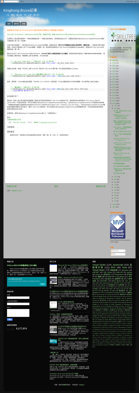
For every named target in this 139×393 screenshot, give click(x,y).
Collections (97, 329)
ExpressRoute (96, 306)
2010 (114, 103)
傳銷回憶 (122, 294)
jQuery (122, 277)
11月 (115, 108)
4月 (115, 193)
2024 (114, 65)
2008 (114, 207)
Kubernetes (106, 283)
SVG (99, 337)
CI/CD (110, 327)
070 (95, 323)
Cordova (109, 294)
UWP (113, 339)
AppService (112, 325)
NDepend (101, 298)
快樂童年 (105, 310)
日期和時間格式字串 (14, 119)
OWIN (128, 333)
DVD (107, 329)
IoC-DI (119, 331)
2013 (114, 95)
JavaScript (118, 265)
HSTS (104, 331)
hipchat (120, 342)
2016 (114, 87)
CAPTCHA (104, 327)
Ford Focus (117, 296)
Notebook (95, 302)
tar (94, 344)
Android (99, 325)
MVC (113, 267)
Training (99, 319)
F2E (110, 314)
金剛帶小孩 (119, 279)
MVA (114, 316)
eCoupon (106, 321)
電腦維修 (122, 290)
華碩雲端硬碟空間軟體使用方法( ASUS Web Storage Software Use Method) (122, 159)
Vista (110, 288)
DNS (103, 329)
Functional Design (125, 329)
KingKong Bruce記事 (20, 10)
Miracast (112, 333)
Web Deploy (105, 341)
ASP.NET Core (118, 283)
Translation (107, 339)
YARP (93, 342)
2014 (114, 92)
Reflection (119, 335)
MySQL (125, 316)
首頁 (8, 24)
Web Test (117, 302)
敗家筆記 (118, 344)
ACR (95, 296)
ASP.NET (23, 122)
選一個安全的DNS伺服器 (121, 166)
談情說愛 (121, 285)
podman (130, 342)
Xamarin (124, 302)
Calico (116, 300)
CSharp (106, 304)
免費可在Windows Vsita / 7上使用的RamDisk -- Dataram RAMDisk (122, 116)
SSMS (106, 302)
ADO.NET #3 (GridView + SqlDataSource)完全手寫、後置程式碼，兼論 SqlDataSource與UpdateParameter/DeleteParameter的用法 (51, 34)
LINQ (130, 288)
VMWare (123, 339)
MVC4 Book (116, 281)
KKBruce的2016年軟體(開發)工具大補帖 (22, 265)
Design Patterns (125, 300)
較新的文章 (12, 186)
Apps (93, 312)
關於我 (16, 24)
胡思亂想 (112, 285)
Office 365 (95, 335)
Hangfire (94, 316)
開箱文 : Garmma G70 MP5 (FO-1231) (70, 277)
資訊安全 (107, 274)
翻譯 (128, 344)
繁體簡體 (114, 270)
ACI (113, 323)
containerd (108, 342)
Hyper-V (102, 316)
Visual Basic (98, 270)
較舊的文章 (101, 186)
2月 (115, 198)
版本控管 (103, 300)
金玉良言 (120, 310)
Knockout (110, 292)
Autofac (119, 325)
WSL (98, 341)
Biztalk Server (103, 296)
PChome (102, 335)
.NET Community (127, 321)
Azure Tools (109, 312)
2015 (114, 90)
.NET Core (128, 281)
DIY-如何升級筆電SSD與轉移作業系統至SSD (72, 326)
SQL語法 (107, 279)
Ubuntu (103, 285)
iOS (125, 342)
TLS (111, 302)
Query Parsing (111, 335)
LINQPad (129, 331)
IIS (96, 285)
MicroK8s (109, 306)
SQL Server (107, 272)
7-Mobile (105, 323)
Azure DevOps (101, 294)
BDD (116, 312)
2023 (114, 68)
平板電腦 (111, 344)
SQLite (94, 337)
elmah (114, 342)
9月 (115, 179)
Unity (118, 339)
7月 (115, 185)
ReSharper (112, 318)
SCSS (128, 306)
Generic (94, 331)
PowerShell (119, 274)
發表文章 (116, 250)
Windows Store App (120, 341)
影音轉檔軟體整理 (119, 163)
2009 (114, 204)
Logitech (96, 333)
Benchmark (97, 327)
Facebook (116, 314)
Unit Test (98, 290)
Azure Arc (102, 287)
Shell (104, 337)
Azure (98, 274)
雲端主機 (127, 310)
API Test (118, 323)
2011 (114, 100)
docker (129, 272)
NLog (118, 333)
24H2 (99, 323)
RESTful (104, 318)
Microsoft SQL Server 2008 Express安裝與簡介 (73, 265)
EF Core (117, 329)
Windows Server (121, 308)
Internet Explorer (112, 331)
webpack (99, 344)
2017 (114, 84)
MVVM (116, 294)
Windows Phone (97, 321)
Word (129, 341)
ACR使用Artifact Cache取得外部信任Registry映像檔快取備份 (69, 291)
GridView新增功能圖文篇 (66, 302)
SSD (101, 302)
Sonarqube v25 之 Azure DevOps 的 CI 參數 (64, 373)
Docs (111, 329)
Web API (119, 272)
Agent (93, 325)
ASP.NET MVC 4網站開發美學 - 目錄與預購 (63, 365)
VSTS (103, 288)
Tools (124, 267)
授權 (23, 24)
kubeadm (113, 321)
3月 (115, 195)
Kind (124, 331)
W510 (93, 341)
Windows (125, 270)
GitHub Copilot (126, 314)
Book (110, 300)
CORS (121, 312)
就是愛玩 (98, 310)
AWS (129, 323)
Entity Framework (116, 304)
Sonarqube (116, 337)
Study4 (130, 337)
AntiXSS (105, 325)
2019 (114, 79)
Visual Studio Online (124, 319)
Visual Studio (99, 265)
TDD (93, 319)
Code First (129, 327)
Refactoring (110, 298)
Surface (96, 339)
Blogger (81, 385)
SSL (123, 292)
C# (125, 288)
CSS (97, 283)
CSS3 (110, 296)
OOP (130, 316)
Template (94, 308)
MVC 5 (129, 283)
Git (123, 296)
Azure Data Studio (127, 325)
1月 (115, 201)
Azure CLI (100, 312)
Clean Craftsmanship (119, 327)
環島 (123, 344)
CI (100, 304)
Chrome (128, 312)
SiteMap (109, 337)
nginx (114, 290)
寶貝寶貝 (129, 294)
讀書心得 (101, 277)
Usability (95, 288)
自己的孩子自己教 (119, 173)
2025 (114, 63)
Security (120, 318)
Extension (104, 314)
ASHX (124, 323)
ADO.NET (16, 122)
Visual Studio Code (110, 319)
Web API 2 (112, 277)
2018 (114, 82)
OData (123, 333)
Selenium (127, 318)
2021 (114, 74)
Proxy (122, 306)
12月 (115, 105)
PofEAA (116, 306)
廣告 (120, 321)
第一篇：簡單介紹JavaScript (123, 131)
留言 (114, 254)
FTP (102, 292)
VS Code (111, 308)
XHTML (106, 290)
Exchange (127, 304)
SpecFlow (123, 337)
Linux (119, 287)
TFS (101, 339)
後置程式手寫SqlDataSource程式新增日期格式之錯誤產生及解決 (123, 148)
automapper (100, 342)
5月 (115, 190)
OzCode (96, 318)
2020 (114, 76)
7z (109, 323)
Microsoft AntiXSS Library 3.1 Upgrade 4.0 (122, 139)
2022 (114, 71)
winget (105, 344)
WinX (112, 341)
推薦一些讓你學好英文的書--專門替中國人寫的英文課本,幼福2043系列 (123, 122)
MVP (119, 316)
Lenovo (108, 316)
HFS (99, 331)
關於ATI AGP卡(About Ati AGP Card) (121, 154)
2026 (114, 60)
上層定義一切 (54, 352)
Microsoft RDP (104, 333)
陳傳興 (36, 122)
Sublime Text (120, 298)
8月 (115, 182)
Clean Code (95, 314)
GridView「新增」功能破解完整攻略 (61, 314)
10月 (115, 176)
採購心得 (112, 310)
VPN (129, 339)
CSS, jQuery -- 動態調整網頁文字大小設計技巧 (123, 128)
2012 (114, 98)
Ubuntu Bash (103, 308)
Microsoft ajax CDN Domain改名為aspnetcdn (122, 143)
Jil (103, 306)
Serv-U (118, 288)
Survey (126, 287)
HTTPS (128, 296)
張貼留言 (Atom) (17, 190)
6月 (115, 187)
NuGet (117, 292)
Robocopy (127, 335)
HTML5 (111, 287)
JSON (94, 298)
